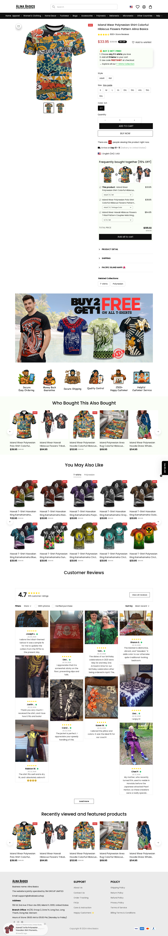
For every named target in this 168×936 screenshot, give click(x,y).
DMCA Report (38, 928)
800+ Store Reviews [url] (119, 34)
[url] (125, 64)
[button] (165, 468)
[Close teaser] (161, 476)
